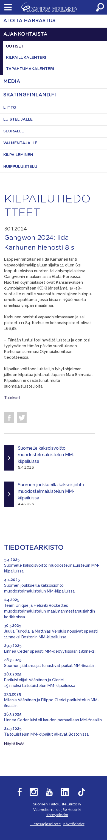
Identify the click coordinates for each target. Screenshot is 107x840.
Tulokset (12, 398)
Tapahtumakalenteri (30, 69)
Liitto (9, 108)
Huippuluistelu (20, 167)
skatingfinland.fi (29, 95)
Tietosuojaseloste (45, 824)
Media (11, 81)
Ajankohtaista (25, 34)
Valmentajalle (20, 143)
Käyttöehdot (74, 824)
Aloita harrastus (29, 20)
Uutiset (15, 46)
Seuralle (13, 131)
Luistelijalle (18, 119)
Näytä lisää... (15, 744)
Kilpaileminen (18, 155)
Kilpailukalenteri (26, 58)
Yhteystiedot (57, 815)
